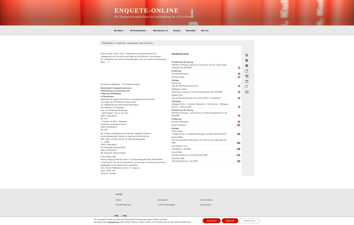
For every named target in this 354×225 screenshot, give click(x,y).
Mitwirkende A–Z (160, 31)
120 (238, 143)
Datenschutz (162, 200)
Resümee (177, 31)
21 (239, 86)
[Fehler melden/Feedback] (247, 91)
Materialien (191, 31)
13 (239, 74)
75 (239, 107)
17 (239, 77)
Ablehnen (230, 221)
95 (239, 116)
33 (239, 92)
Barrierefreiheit (206, 200)
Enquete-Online (146, 10)
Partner (118, 200)
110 (238, 134)
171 (238, 155)
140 (238, 149)
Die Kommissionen (138, 31)
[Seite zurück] (246, 66)
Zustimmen (212, 221)
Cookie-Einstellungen (166, 205)
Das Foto (205, 31)
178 (238, 161)
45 (239, 98)
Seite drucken (205, 205)
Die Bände (118, 31)
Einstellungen (113, 222)
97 (239, 122)
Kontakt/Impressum (123, 205)
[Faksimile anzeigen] (247, 81)
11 (239, 68)
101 (238, 125)
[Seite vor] (246, 60)
